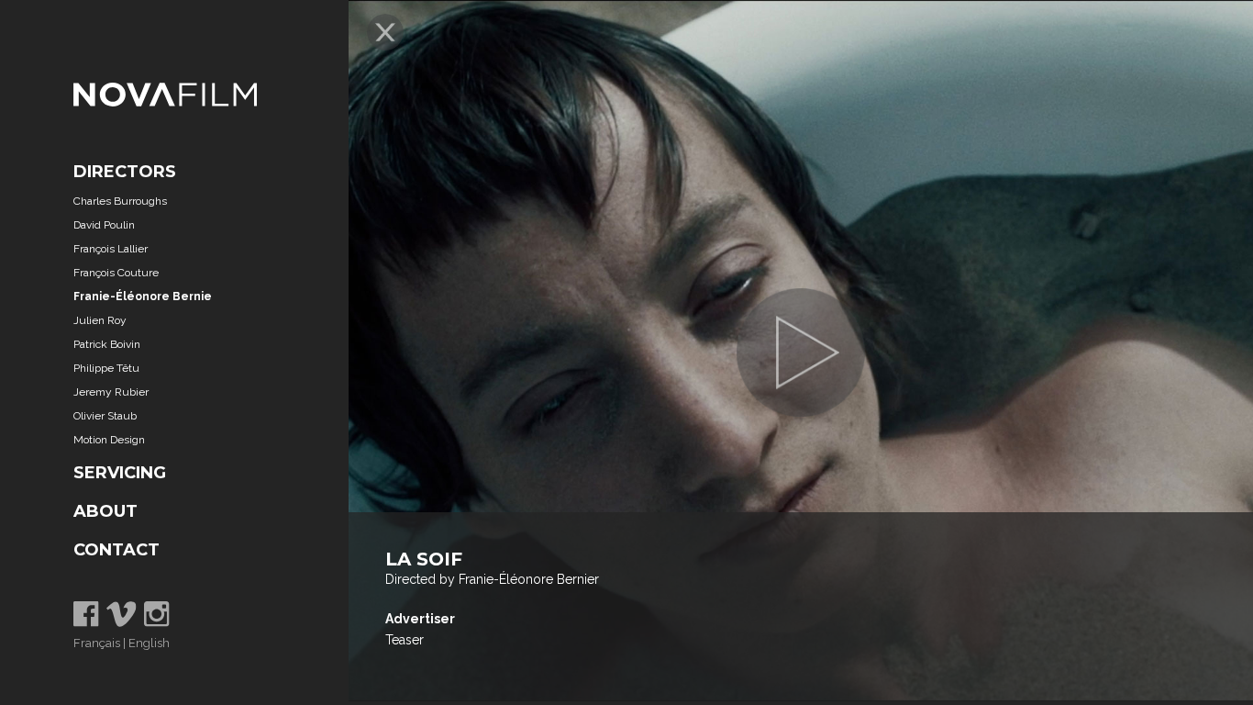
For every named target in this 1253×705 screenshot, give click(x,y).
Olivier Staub (105, 415)
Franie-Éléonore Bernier (144, 296)
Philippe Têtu (106, 368)
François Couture (116, 272)
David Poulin (104, 224)
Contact (116, 550)
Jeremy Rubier (111, 392)
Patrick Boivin (106, 344)
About (105, 511)
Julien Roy (100, 320)
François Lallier (110, 248)
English (149, 643)
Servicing (119, 473)
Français (96, 643)
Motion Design (109, 439)
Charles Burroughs (120, 201)
